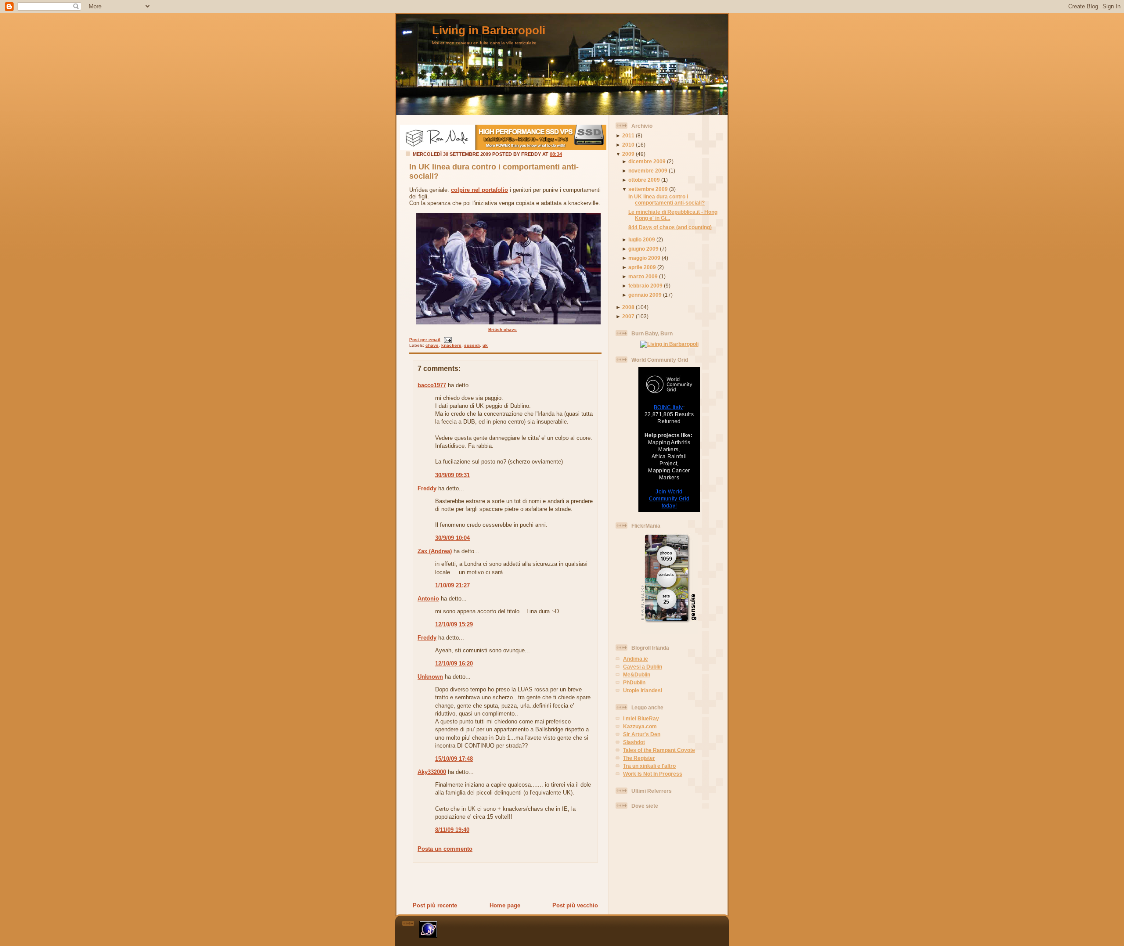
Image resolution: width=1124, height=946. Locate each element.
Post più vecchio (575, 905)
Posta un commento (445, 848)
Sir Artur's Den (641, 734)
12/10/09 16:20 (454, 663)
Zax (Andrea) (435, 551)
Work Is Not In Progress (652, 774)
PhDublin (634, 682)
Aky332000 (432, 772)
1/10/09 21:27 (452, 585)
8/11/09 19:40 (452, 830)
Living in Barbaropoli (488, 30)
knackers (451, 345)
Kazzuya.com (640, 726)
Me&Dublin (636, 674)
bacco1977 (432, 385)
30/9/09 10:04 (452, 538)
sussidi (472, 345)
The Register (639, 758)
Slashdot (634, 742)
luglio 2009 (641, 239)
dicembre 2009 (647, 161)
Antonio (428, 598)
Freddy (427, 488)
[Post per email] (447, 339)
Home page (505, 905)
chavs (432, 345)
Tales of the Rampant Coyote (659, 750)
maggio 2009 (644, 258)
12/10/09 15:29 (454, 624)
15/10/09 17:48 (454, 758)
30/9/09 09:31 (452, 475)
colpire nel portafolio (479, 190)
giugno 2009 (643, 249)
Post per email (424, 339)
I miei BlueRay (641, 718)
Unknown (430, 676)
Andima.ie (635, 659)
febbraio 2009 (645, 285)
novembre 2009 (647, 170)
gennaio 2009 (645, 295)
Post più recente (435, 905)
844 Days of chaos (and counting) (670, 227)
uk (485, 345)
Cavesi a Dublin (642, 666)
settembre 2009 (648, 189)
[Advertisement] (502, 882)
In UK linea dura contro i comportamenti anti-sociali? (666, 199)
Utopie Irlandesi (642, 690)
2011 (628, 135)
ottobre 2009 (644, 180)
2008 (628, 307)
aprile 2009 (642, 267)
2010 (628, 144)
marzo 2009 (643, 276)
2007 (628, 316)
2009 (628, 154)
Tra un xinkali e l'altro (649, 766)
